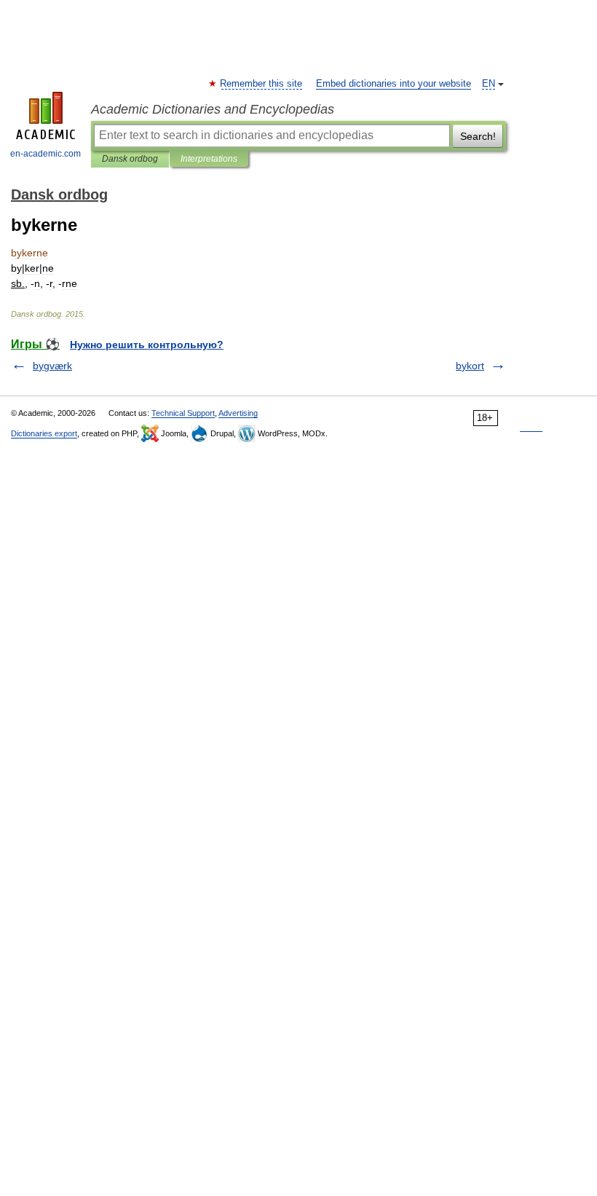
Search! (478, 136)
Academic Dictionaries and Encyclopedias (212, 109)
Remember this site (261, 84)
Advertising (238, 413)
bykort (470, 365)
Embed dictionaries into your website (393, 84)
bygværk (52, 365)
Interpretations (209, 159)
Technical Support (183, 413)
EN (488, 84)
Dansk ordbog (130, 159)
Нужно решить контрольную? (147, 344)
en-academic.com (45, 154)
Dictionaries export (44, 433)
